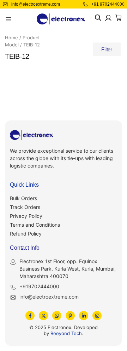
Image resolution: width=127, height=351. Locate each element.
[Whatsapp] (56, 315)
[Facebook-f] (30, 315)
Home (11, 37)
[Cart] (118, 17)
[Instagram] (97, 315)
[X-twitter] (43, 315)
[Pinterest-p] (70, 315)
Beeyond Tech (66, 333)
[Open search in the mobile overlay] (98, 18)
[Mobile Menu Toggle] (8, 19)
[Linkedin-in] (83, 315)
